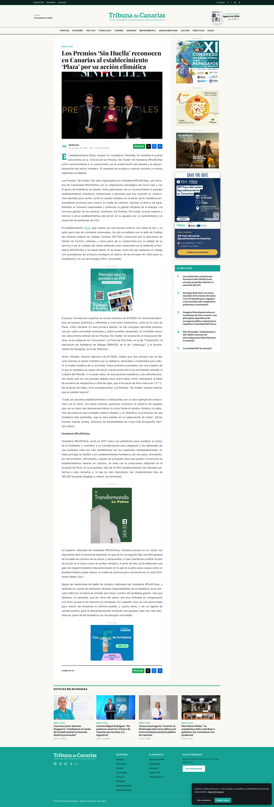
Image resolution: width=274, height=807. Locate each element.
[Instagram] (235, 2)
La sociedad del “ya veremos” (197, 348)
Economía (77, 31)
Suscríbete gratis (194, 769)
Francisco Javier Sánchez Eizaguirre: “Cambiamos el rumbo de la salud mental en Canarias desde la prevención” (72, 730)
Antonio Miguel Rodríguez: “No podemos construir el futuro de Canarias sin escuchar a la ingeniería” (113, 730)
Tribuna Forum (156, 777)
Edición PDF (39, 2)
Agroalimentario (168, 31)
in (160, 146)
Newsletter (51, 2)
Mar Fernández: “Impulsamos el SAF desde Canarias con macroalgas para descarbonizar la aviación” (199, 336)
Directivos (198, 31)
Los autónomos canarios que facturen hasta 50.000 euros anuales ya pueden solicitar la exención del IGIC (198, 281)
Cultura (185, 31)
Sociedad (131, 31)
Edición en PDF (156, 759)
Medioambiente (147, 31)
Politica (90, 31)
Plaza (87, 227)
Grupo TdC (154, 772)
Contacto (62, 2)
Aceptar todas (223, 800)
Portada (64, 31)
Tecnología (104, 31)
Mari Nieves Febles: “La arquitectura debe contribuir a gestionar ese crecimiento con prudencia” (198, 730)
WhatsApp (139, 146)
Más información (216, 792)
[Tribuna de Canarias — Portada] (137, 17)
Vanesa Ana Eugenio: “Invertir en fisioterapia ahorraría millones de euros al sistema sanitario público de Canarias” (157, 730)
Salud (210, 31)
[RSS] (76, 764)
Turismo (118, 31)
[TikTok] (239, 2)
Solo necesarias (204, 800)
